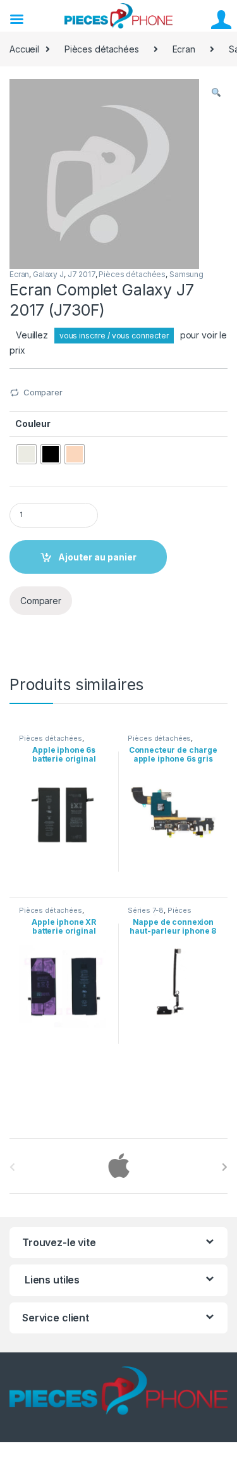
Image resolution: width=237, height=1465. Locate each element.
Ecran (184, 49)
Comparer (43, 392)
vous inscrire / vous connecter (114, 335)
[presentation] (225, 1167)
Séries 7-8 (146, 910)
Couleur (33, 423)
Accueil (24, 49)
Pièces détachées (101, 49)
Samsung (186, 274)
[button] (216, 93)
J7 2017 (81, 274)
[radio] (26, 454)
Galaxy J (48, 274)
